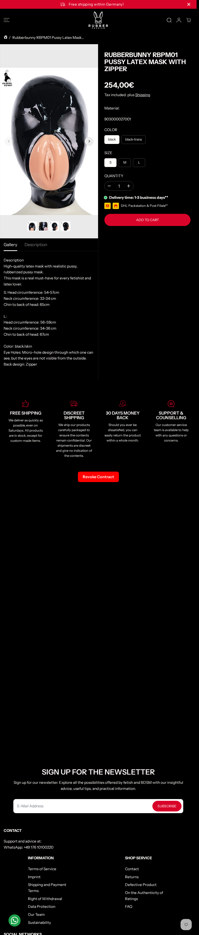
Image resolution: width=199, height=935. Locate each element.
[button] (6, 20)
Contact (132, 869)
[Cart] (188, 20)
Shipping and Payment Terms (47, 887)
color (110, 129)
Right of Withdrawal (45, 898)
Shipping (142, 94)
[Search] (169, 20)
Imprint (34, 877)
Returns (132, 877)
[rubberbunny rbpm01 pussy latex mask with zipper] (49, 141)
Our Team (36, 914)
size (108, 152)
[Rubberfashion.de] (98, 20)
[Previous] (9, 141)
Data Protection (41, 906)
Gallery (10, 244)
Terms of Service (42, 869)
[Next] (89, 141)
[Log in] (178, 20)
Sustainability (39, 922)
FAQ (128, 906)
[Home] (6, 37)
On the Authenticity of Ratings (144, 895)
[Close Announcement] (189, 4)
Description (36, 244)
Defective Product (141, 884)
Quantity (113, 176)
